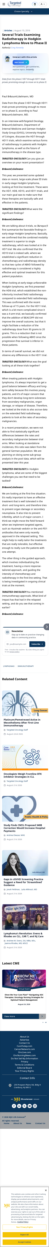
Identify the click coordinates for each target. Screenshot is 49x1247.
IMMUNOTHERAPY (26, 666)
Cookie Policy (22, 1222)
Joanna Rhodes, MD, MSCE (16, 943)
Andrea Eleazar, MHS (16, 835)
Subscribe (35, 644)
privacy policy (14, 652)
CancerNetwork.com (24, 1049)
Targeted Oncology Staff (17, 730)
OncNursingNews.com (24, 1055)
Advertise (24, 1039)
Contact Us (24, 1043)
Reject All (24, 1235)
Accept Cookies (24, 1242)
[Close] (46, 1190)
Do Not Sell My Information (24, 1058)
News (28, 1123)
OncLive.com (24, 1052)
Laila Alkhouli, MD (29, 889)
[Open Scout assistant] (35, 4)
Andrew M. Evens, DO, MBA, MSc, (21, 940)
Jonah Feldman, (13, 889)
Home (6, 1123)
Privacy (24, 1061)
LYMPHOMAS (9, 666)
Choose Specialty (21, 11)
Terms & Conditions (24, 1064)
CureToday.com (24, 1046)
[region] (24, 1217)
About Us (24, 1036)
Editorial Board (24, 1067)
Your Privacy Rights (24, 1071)
